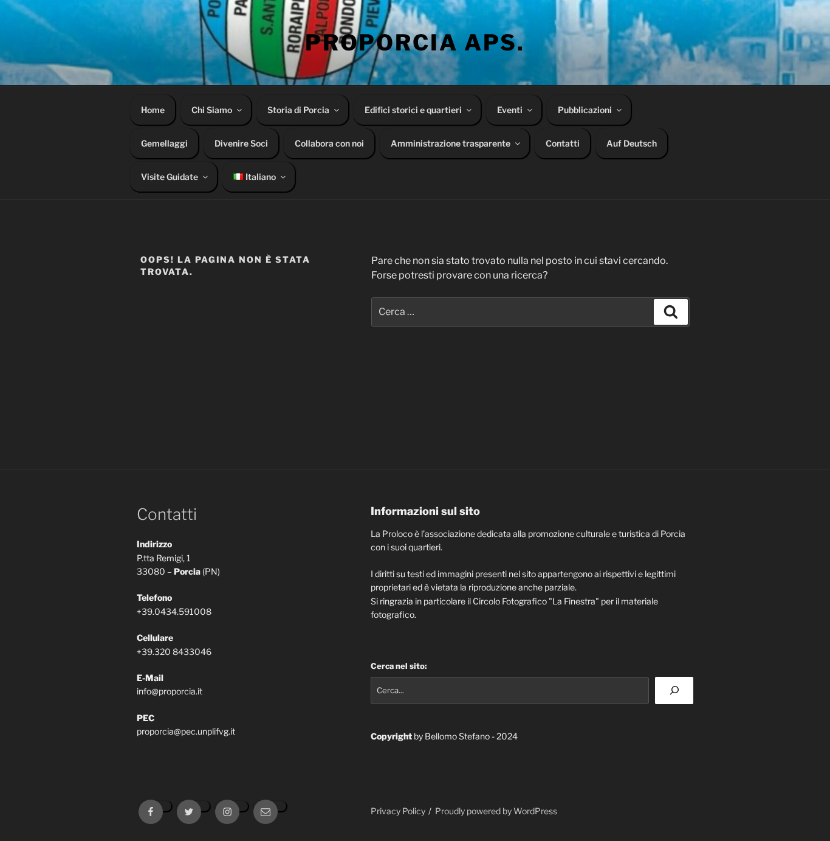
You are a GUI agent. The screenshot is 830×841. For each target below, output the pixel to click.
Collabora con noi (329, 143)
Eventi (510, 110)
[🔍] (674, 690)
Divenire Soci (241, 143)
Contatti (563, 143)
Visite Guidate (169, 176)
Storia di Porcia (298, 110)
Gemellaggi (164, 143)
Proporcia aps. (415, 42)
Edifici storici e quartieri (413, 110)
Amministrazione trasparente (450, 143)
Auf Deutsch (631, 143)
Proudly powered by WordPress (496, 811)
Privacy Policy (398, 811)
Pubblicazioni (585, 110)
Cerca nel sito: (399, 666)
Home (153, 110)
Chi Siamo (211, 110)
